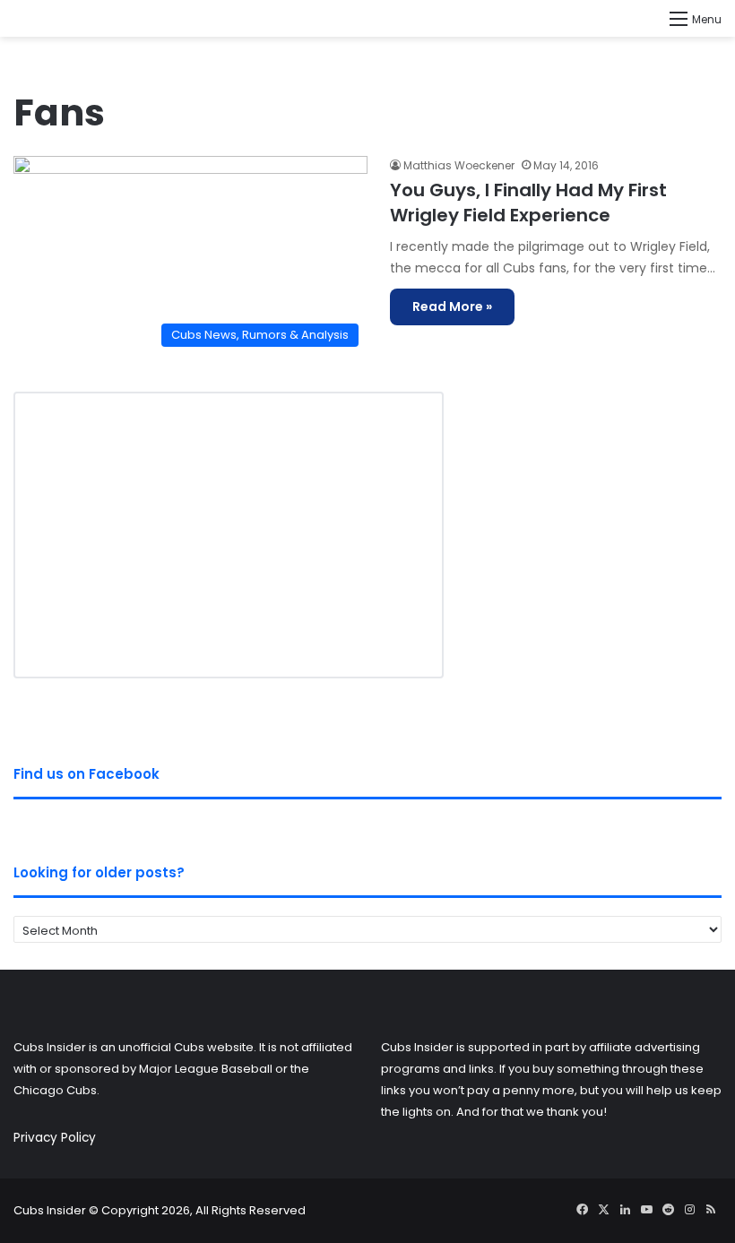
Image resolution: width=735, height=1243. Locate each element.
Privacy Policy (54, 1137)
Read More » (452, 306)
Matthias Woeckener (458, 165)
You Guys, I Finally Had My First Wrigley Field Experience (528, 202)
